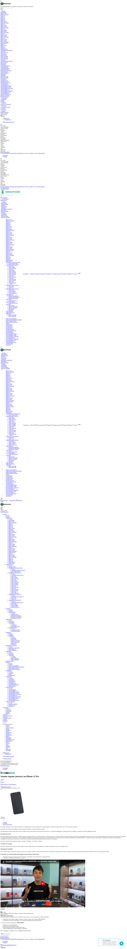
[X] (7, 773)
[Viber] (9, 773)
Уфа (7, 748)
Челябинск (8, 730)
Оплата (4, 822)
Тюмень (7, 745)
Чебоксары (8, 749)
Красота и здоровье (12, 703)
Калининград (9, 732)
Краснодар (8, 737)
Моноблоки (11, 653)
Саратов (8, 743)
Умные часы (11, 621)
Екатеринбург (9, 734)
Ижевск (7, 736)
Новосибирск (9, 740)
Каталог (7, 516)
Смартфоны (11, 672)
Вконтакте (5, 155)
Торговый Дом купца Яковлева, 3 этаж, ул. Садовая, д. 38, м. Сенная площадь (23, 153)
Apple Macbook (14, 614)
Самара (7, 731)
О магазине (8, 709)
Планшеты (10, 634)
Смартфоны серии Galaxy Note (18, 570)
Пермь (7, 742)
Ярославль (8, 750)
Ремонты (10, 664)
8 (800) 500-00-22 (5, 112)
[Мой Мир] (5, 773)
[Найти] (2, 9)
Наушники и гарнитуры (13, 647)
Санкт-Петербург (10, 727)
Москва (7, 729)
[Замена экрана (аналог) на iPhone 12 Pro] (17, 816)
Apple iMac (13, 657)
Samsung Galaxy (12, 566)
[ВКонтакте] (1, 773)
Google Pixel (11, 678)
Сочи (7, 744)
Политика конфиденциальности (9, 945)
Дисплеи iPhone (12, 689)
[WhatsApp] (10, 773)
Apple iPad (13, 638)
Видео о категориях (7, 824)
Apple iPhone (11, 520)
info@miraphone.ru (6, 152)
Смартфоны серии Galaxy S (17, 575)
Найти (2, 947)
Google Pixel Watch (15, 630)
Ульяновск (8, 746)
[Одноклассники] (3, 773)
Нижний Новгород (10, 739)
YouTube (5, 156)
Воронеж (8, 733)
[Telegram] (14, 773)
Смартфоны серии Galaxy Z (17, 602)
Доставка (5, 823)
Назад (8, 515)
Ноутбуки (10, 610)
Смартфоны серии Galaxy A (17, 596)
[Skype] (12, 773)
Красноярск (8, 738)
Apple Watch (14, 625)
